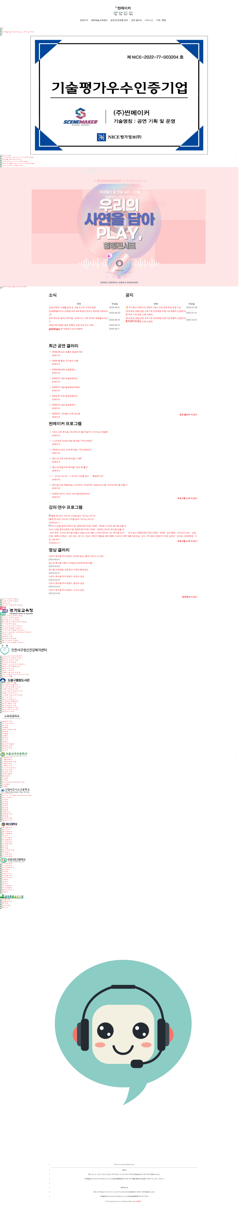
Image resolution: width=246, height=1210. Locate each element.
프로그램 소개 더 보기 (187, 498)
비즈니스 (149, 20)
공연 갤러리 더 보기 (188, 414)
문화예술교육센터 (99, 20)
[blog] (116, 13)
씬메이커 (84, 20)
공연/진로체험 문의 (119, 20)
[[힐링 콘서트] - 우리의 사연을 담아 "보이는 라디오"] (123, 516)
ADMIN (138, 1201)
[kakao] (131, 13)
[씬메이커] (123, 8)
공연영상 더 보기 (189, 597)
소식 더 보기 (54, 329)
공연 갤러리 (136, 20)
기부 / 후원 (161, 20)
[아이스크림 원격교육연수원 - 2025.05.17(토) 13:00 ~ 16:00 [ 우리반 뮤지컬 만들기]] (123, 526)
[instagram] (121, 13)
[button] (1, 158)
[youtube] (126, 13)
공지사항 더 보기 (133, 320)
